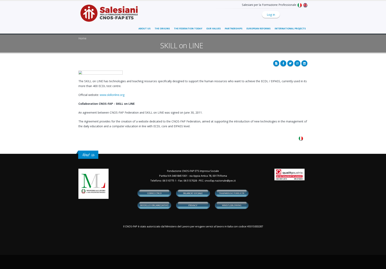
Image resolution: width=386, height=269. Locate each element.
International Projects (290, 28)
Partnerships (233, 28)
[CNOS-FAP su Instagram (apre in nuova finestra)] (297, 63)
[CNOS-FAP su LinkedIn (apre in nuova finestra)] (304, 63)
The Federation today (188, 28)
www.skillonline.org (112, 95)
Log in (271, 14)
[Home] (111, 15)
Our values (213, 28)
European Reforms (258, 28)
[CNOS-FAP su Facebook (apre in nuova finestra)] (283, 63)
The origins (162, 28)
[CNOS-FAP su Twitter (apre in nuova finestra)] (290, 63)
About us (145, 28)
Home (82, 38)
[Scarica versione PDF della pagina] (276, 63)
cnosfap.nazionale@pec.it (220, 180)
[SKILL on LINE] (300, 138)
